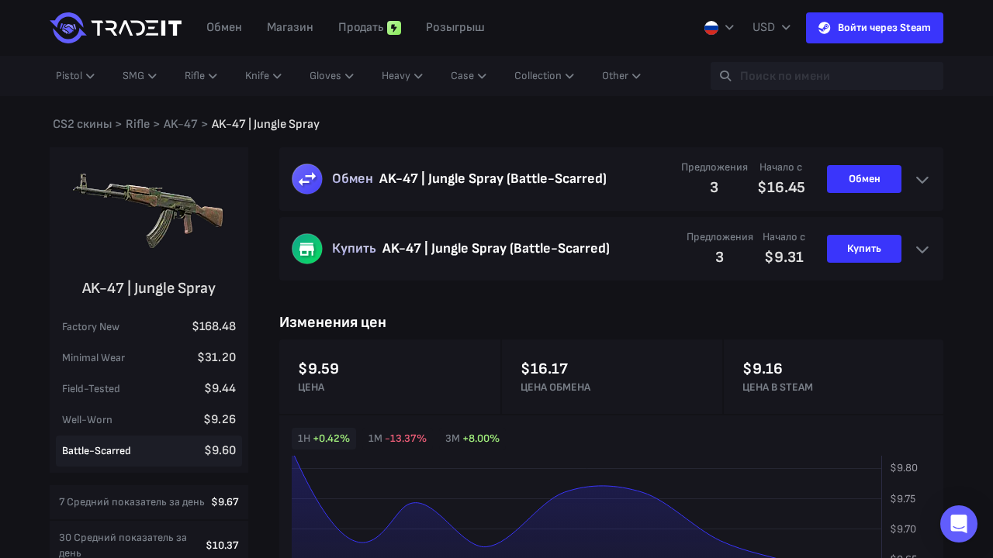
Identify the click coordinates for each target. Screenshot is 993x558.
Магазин (290, 27)
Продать (361, 27)
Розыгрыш (455, 27)
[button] (958, 523)
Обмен (224, 27)
